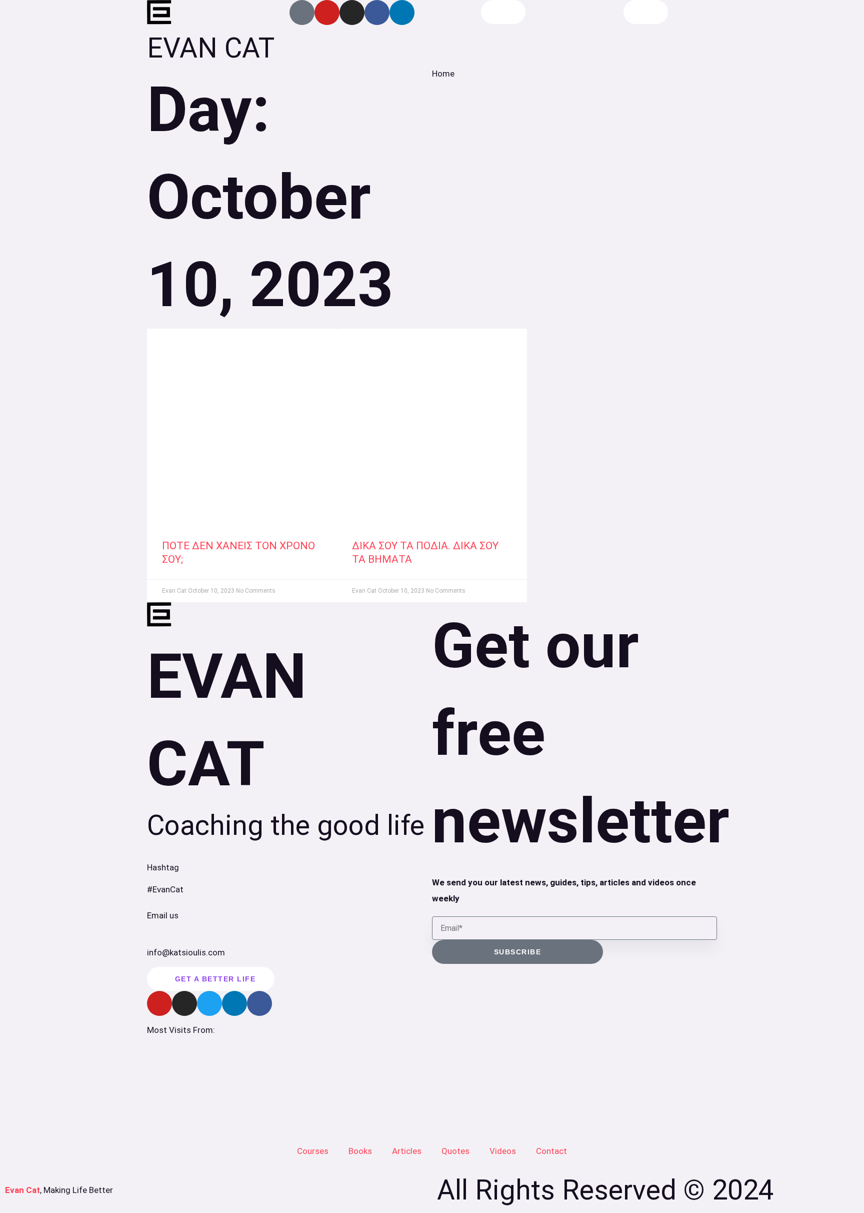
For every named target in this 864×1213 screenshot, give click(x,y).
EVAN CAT (210, 48)
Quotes (456, 1151)
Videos (503, 1151)
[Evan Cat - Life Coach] (159, 12)
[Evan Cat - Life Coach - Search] (503, 12)
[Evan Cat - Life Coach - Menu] (646, 12)
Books (360, 1151)
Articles (407, 1151)
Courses (312, 1151)
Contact (551, 1151)
